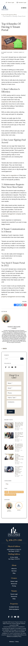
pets (6, 491)
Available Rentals (14, 607)
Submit (10, 411)
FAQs (14, 598)
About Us (14, 568)
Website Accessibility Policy (14, 636)
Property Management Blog (9, 14)
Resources (14, 583)
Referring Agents (14, 609)
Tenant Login (14, 594)
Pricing (14, 586)
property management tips (16, 491)
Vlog (7, 484)
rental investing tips (10, 494)
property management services (11, 296)
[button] (5, 367)
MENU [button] (24, 8)
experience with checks (8, 102)
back (5, 348)
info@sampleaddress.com (19, 635)
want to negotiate (11, 175)
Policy (17, 641)
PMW (17, 625)
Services (14, 571)
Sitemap (11, 641)
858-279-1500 (15, 540)
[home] (5, 8)
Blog (14, 573)
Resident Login (22, 2)
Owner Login (11, 2)
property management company (11, 214)
